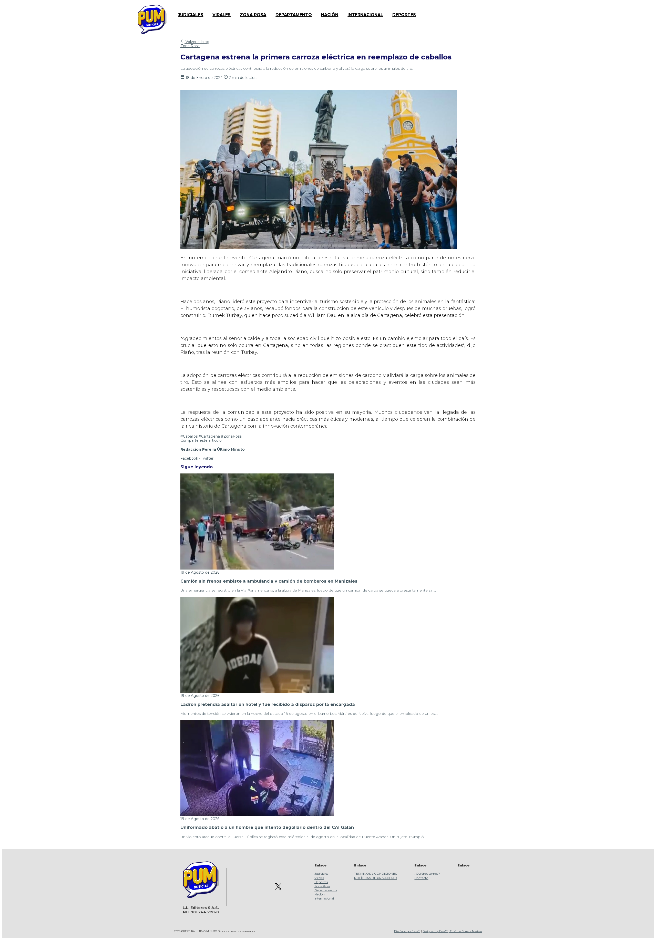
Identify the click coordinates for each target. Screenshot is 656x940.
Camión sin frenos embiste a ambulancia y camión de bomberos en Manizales (268, 581)
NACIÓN (329, 14)
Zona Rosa (190, 46)
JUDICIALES (190, 14)
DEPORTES (404, 14)
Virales (319, 878)
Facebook (189, 458)
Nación (319, 894)
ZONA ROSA (253, 14)
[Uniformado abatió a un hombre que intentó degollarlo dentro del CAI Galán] (257, 814)
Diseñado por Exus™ (407, 931)
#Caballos (189, 436)
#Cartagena (209, 436)
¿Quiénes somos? (427, 873)
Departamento (325, 890)
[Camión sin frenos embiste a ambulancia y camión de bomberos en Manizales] (257, 568)
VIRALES (221, 14)
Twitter (207, 458)
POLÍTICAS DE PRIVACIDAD (375, 878)
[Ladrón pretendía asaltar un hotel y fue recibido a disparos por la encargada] (257, 691)
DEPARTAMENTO (293, 14)
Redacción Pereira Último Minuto (212, 449)
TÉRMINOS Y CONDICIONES (375, 873)
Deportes (321, 882)
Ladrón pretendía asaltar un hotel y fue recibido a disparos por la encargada (267, 704)
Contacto (421, 878)
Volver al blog (196, 41)
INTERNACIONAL (365, 14)
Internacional (324, 898)
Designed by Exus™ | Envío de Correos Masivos (452, 931)
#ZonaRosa (231, 436)
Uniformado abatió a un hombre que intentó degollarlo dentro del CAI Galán (267, 827)
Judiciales (321, 873)
